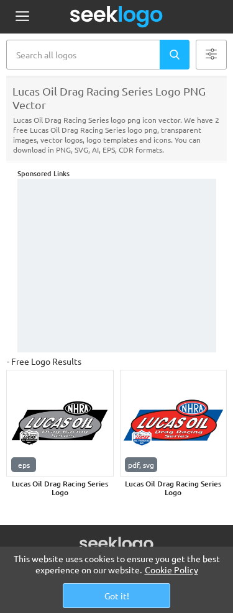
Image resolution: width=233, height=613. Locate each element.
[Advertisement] (116, 265)
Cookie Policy (171, 569)
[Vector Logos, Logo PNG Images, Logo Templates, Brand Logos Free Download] (116, 16)
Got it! (116, 595)
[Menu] (22, 17)
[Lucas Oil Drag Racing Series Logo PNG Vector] (60, 423)
